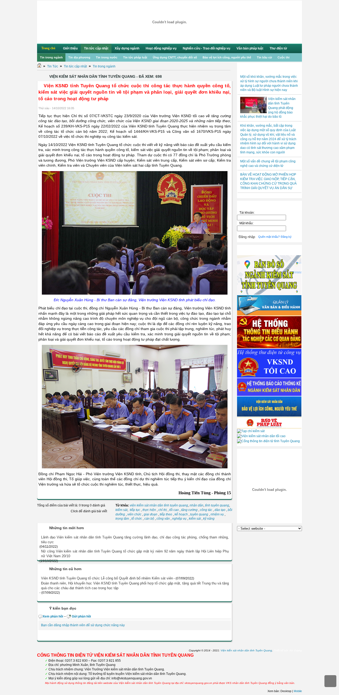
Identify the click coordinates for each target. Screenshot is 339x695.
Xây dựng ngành (127, 48)
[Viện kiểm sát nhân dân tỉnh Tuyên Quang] (169, 22)
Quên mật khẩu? (269, 236)
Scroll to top (330, 681)
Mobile (298, 691)
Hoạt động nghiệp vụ (161, 48)
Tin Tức (52, 66)
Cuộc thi (283, 57)
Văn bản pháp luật (250, 48)
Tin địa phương (79, 57)
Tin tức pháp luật (135, 57)
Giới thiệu (70, 48)
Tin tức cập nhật (96, 48)
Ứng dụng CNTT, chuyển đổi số (175, 57)
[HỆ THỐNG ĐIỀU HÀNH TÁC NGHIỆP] (269, 347)
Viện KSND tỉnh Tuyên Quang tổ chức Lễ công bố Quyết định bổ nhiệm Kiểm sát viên (107, 578)
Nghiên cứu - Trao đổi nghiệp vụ (206, 48)
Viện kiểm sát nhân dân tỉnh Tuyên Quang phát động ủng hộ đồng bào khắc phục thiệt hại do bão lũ (268, 107)
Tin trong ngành (51, 57)
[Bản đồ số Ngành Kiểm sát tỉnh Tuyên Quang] (269, 293)
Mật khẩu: (247, 223)
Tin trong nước (106, 57)
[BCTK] (269, 395)
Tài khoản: (247, 212)
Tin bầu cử (264, 57)
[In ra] (222, 108)
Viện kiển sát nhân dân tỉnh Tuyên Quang (246, 650)
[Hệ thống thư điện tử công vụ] (269, 376)
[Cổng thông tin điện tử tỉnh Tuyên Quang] (268, 441)
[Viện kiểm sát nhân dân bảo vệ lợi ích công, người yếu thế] (269, 415)
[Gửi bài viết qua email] (215, 108)
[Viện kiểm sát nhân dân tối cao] (261, 436)
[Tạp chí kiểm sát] (251, 431)
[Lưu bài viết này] (229, 108)
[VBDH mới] (269, 314)
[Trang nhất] (39, 66)
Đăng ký (286, 236)
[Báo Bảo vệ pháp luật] (269, 427)
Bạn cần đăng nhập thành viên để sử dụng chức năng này (83, 625)
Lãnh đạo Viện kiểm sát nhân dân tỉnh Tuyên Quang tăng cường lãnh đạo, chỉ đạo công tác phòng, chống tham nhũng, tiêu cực (135, 539)
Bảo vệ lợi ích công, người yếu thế (227, 57)
